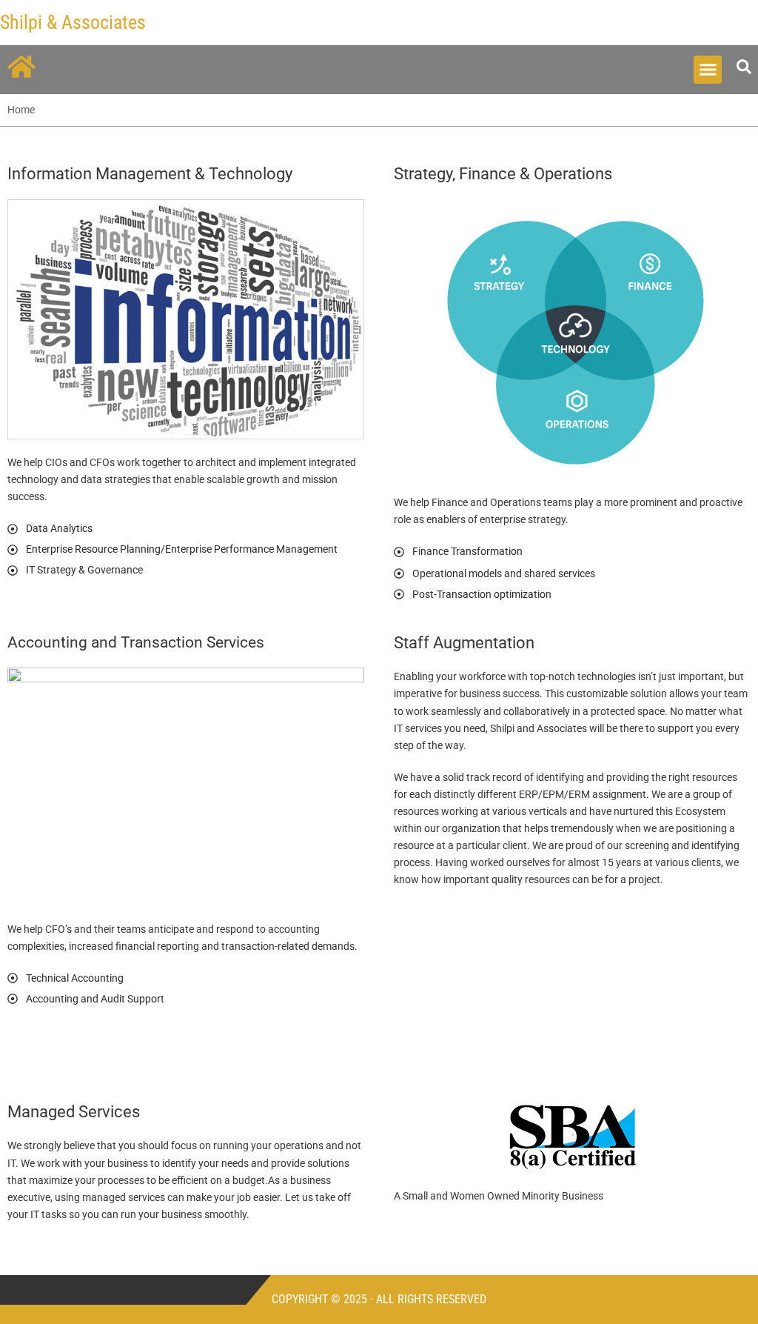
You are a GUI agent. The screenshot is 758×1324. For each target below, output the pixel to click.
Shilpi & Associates (73, 22)
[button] (708, 70)
